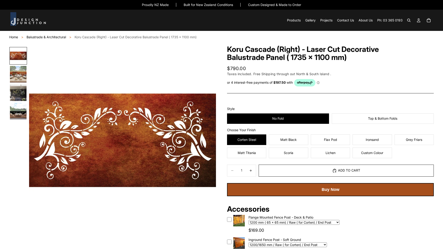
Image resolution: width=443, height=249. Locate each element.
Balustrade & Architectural (46, 37)
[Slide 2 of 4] (18, 74)
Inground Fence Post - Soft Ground (274, 240)
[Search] (409, 20)
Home (13, 37)
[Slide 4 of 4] (18, 111)
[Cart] (429, 20)
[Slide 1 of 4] (18, 55)
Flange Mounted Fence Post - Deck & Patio (280, 217)
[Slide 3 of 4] (18, 92)
